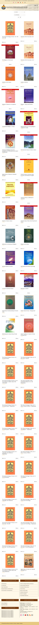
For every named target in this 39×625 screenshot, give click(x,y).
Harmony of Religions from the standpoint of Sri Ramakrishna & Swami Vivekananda (10, 151)
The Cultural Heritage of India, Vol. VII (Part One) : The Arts (9, 523)
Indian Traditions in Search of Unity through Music (28, 334)
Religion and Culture (25, 244)
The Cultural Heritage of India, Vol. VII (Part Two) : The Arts (28, 358)
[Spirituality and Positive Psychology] (29, 258)
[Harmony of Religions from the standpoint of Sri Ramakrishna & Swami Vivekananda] (10, 141)
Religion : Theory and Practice (27, 104)
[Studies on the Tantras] (10, 74)
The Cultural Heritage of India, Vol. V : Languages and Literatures (9, 500)
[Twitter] (27, 615)
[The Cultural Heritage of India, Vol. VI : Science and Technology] (29, 491)
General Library (22, 588)
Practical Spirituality (6, 197)
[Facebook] (23, 615)
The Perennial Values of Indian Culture (28, 149)
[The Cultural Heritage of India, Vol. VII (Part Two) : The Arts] (29, 349)
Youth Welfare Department (24, 595)
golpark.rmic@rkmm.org (31, 0)
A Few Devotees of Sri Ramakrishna (6, 590)
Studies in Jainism (24, 82)
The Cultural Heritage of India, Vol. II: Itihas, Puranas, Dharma (28, 452)
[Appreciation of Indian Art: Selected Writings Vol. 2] (29, 561)
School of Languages (23, 593)
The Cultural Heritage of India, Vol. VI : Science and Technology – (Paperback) (28, 523)
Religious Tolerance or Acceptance (9, 104)
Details (17, 42)
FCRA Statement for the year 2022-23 (7, 613)
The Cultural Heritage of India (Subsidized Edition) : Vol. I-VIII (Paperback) (27, 381)
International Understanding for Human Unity (10, 311)
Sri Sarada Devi (3, 585)
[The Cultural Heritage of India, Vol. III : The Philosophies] (10, 468)
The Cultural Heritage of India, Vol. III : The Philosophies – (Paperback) (9, 429)
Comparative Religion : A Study (8, 126)
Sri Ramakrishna (3, 583)
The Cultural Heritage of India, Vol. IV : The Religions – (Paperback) (28, 429)
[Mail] (32, 615)
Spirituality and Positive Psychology (28, 266)
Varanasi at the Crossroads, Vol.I (27, 36)
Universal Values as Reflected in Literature (27, 198)
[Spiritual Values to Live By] (10, 258)
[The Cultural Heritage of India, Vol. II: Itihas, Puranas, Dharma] (29, 443)
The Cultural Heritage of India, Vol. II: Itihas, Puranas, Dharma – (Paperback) (28, 405)
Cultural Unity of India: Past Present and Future (29, 221)
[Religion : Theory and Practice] (29, 96)
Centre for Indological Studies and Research (27, 583)
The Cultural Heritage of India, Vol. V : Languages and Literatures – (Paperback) (9, 453)
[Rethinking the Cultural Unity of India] (10, 325)
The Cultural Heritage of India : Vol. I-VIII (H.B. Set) (10, 37)
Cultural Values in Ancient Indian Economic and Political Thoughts (27, 175)
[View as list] (20, 17)
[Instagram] (21, 615)
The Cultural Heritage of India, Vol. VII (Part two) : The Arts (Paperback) (28, 546)
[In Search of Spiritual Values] (10, 280)
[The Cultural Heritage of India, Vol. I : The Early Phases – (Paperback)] (10, 397)
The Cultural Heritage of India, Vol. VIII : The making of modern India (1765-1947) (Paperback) (10, 570)
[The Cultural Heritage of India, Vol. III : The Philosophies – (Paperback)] (10, 420)
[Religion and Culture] (29, 236)
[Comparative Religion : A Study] (10, 118)
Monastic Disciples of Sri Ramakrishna (7, 588)
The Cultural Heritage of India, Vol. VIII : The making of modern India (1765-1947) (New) (10, 381)
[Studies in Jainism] (29, 74)
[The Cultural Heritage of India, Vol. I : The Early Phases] (10, 349)
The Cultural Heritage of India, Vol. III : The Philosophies (9, 477)
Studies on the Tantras (6, 82)
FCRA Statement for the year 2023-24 (7, 614)
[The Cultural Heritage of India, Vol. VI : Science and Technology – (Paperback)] (29, 514)
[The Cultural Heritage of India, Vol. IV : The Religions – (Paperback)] (29, 420)
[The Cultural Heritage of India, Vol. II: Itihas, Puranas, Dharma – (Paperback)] (29, 397)
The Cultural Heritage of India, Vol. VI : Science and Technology (28, 500)
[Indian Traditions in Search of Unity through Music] (29, 325)
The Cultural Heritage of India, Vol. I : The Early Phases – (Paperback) (9, 405)
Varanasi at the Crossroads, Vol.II (27, 60)
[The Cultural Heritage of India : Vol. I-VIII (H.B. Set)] (10, 28)
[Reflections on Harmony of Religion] (10, 236)
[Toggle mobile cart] (35, 5)
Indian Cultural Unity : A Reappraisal (28, 310)
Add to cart (4, 42)
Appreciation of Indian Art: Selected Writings (9, 175)
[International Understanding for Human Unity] (10, 302)
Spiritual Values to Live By (7, 266)
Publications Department (24, 592)
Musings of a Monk (24, 288)
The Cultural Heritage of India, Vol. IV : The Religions (28, 477)
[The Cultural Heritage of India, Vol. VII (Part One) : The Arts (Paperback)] (10, 537)
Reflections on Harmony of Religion (9, 244)
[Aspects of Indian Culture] (10, 212)
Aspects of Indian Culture (7, 220)
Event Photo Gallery (4, 604)
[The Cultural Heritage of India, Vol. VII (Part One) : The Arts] (10, 514)
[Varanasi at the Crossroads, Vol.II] (29, 51)
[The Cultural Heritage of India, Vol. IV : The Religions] (29, 468)
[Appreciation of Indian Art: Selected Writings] (10, 166)
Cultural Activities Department (24, 585)
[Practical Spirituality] (10, 189)
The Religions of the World (7, 60)
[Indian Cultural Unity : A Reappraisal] (29, 302)
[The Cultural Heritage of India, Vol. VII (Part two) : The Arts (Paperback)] (29, 537)
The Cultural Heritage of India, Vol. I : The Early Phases (9, 358)
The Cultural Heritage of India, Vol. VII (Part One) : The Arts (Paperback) (9, 546)
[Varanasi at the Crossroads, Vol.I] (29, 28)
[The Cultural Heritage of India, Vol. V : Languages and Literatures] (10, 491)
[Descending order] (24, 12)
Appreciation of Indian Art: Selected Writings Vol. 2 (28, 570)
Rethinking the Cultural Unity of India (9, 334)
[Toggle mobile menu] (37, 5)
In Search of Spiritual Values (7, 288)
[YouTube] (25, 615)
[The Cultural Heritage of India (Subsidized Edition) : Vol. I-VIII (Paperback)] (29, 372)
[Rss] (30, 615)
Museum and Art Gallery (23, 590)
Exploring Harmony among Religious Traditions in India (28, 127)
